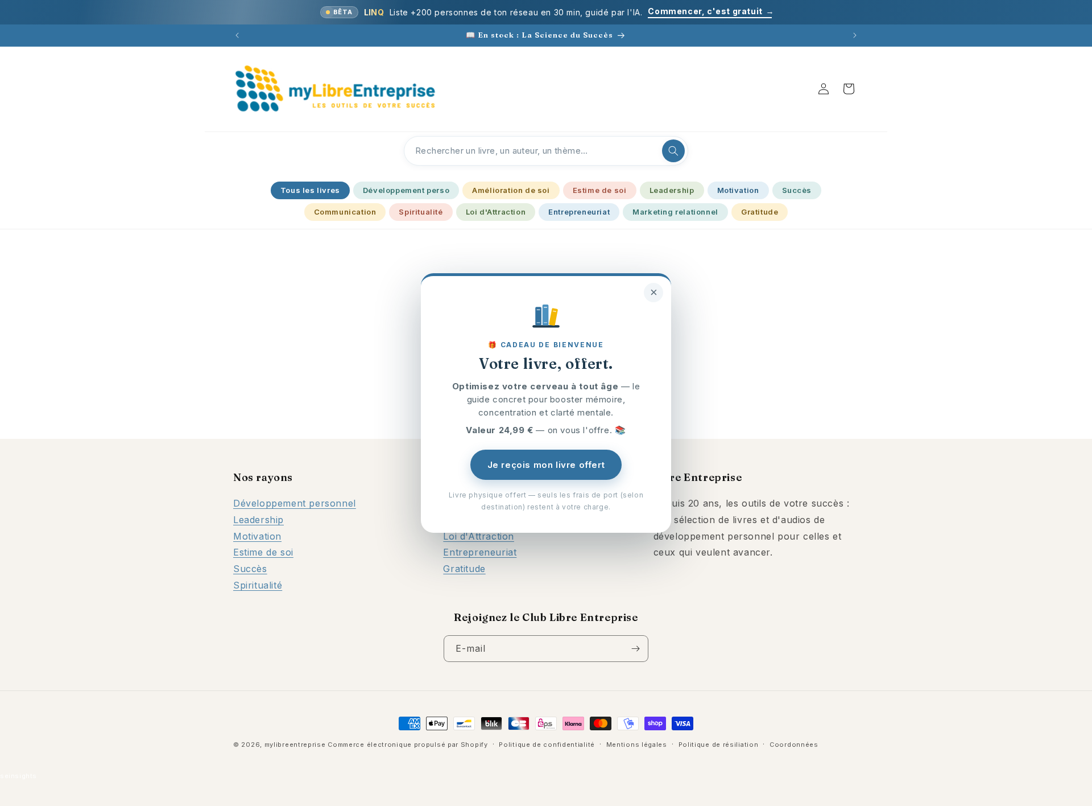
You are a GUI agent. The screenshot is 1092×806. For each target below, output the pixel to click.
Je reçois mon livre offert (546, 464)
